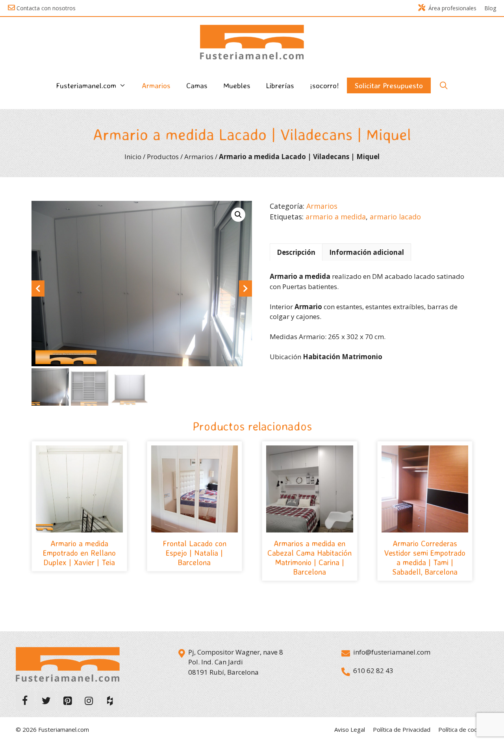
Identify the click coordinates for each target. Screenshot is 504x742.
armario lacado (395, 216)
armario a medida (336, 216)
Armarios (156, 85)
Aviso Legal (349, 729)
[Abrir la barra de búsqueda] (443, 85)
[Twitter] (46, 701)
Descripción (296, 252)
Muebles (236, 85)
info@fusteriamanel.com (391, 652)
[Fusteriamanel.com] (252, 41)
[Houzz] (110, 701)
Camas (197, 85)
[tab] (296, 252)
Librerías (280, 85)
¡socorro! (324, 85)
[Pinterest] (67, 701)
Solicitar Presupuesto (389, 85)
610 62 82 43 (373, 670)
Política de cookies (463, 729)
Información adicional (366, 252)
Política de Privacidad (401, 729)
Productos (163, 156)
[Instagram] (89, 701)
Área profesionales (452, 8)
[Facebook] (25, 701)
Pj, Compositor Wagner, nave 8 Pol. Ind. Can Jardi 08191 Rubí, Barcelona (235, 662)
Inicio (132, 156)
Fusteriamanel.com (86, 85)
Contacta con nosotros (46, 8)
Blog (490, 8)
